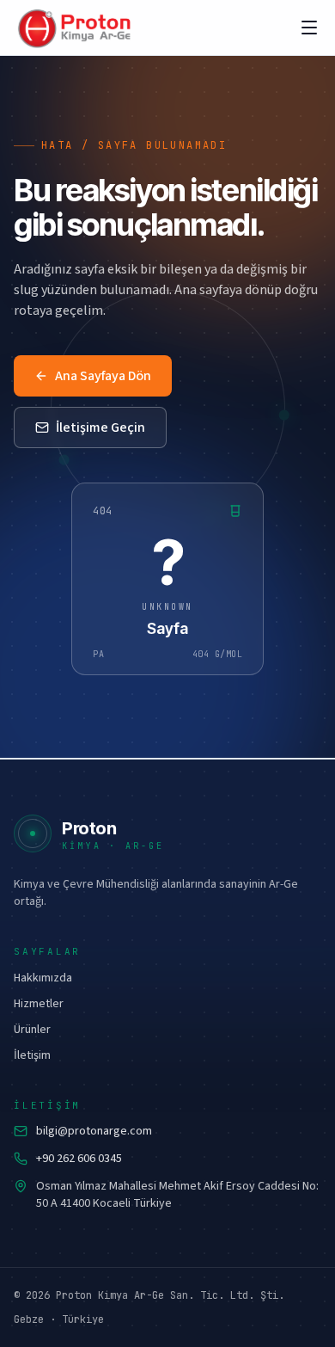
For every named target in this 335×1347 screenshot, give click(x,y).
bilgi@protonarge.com (94, 1131)
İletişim (32, 1055)
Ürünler (32, 1029)
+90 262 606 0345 (79, 1158)
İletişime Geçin (100, 427)
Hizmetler (39, 1003)
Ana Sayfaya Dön (103, 375)
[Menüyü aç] (309, 27)
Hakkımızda (43, 978)
